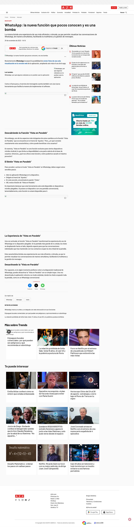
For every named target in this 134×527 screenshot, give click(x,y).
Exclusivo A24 (45, 12)
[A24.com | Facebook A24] (16, 500)
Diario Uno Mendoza (57, 503)
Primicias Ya (75, 12)
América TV (54, 507)
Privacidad (89, 499)
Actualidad (68, 12)
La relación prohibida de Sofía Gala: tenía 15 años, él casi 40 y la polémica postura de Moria (34, 317)
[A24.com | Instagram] (22, 500)
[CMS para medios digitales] (97, 523)
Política (53, 12)
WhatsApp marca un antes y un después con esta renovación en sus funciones (30, 310)
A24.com (53, 494)
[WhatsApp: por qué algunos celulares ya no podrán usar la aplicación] (60, 73)
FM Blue (53, 501)
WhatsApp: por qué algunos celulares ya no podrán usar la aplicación (27, 75)
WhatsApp (12, 17)
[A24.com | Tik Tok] (29, 500)
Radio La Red (123, 7)
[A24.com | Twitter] (19, 500)
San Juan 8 (54, 505)
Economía (60, 12)
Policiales (84, 12)
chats (27, 299)
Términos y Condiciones (94, 501)
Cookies (88, 504)
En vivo (114, 7)
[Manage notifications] (129, 519)
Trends (105, 12)
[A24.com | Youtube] (26, 500)
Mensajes (19, 17)
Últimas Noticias (35, 12)
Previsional (91, 12)
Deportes (98, 12)
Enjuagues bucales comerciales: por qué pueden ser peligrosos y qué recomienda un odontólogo (35, 313)
